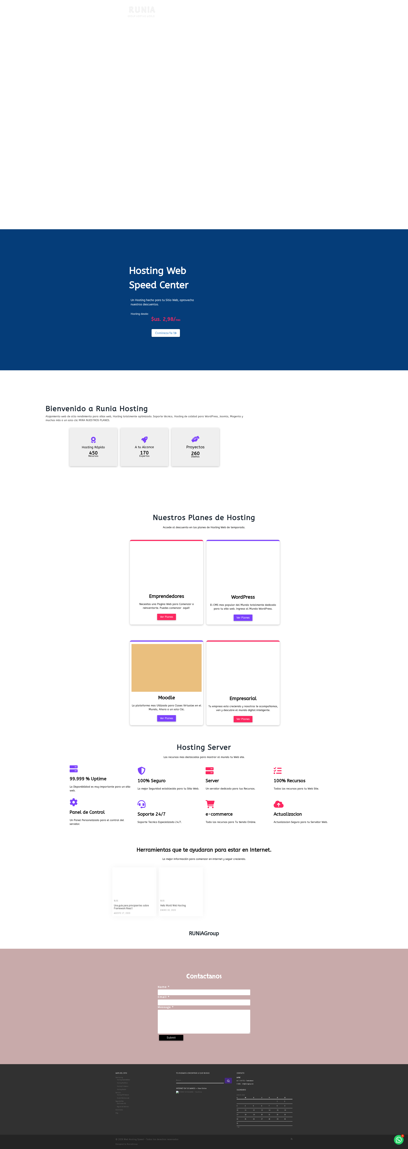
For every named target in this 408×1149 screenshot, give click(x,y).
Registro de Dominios (123, 1107)
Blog (116, 900)
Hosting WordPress (122, 1083)
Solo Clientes (119, 1110)
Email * (164, 997)
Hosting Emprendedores (123, 1080)
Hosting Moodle (121, 1089)
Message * (166, 1007)
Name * (164, 987)
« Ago (238, 1127)
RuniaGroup (132, 1144)
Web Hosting (119, 1077)
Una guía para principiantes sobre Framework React (131, 907)
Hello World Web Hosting (173, 905)
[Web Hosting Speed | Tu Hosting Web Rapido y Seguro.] (135, 9)
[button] (399, 1140)
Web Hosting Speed (134, 1139)
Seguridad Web (120, 1101)
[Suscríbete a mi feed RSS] (291, 1139)
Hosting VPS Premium (123, 1095)
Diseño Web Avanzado (123, 1098)
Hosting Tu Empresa (122, 1086)
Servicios (118, 1093)
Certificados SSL (121, 1103)
